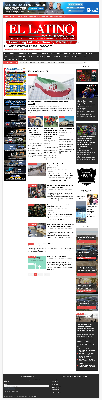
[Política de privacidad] (98, 16)
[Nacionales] (37, 262)
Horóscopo (89, 53)
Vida (84, 56)
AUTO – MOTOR (86, 226)
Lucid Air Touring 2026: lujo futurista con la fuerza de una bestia (86, 237)
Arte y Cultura (76, 56)
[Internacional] (37, 169)
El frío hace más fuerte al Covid (42, 244)
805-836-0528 (55, 384)
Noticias (12, 53)
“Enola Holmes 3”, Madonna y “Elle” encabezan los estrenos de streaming (87, 350)
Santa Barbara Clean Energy (57, 256)
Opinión (66, 56)
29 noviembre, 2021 (33, 106)
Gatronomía (57, 56)
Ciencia (31, 56)
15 (45, 274)
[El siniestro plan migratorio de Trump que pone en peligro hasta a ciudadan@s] (81, 197)
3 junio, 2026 (81, 306)
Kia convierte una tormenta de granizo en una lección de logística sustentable (86, 303)
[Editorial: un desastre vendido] (92, 215)
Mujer (13, 56)
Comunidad (21, 56)
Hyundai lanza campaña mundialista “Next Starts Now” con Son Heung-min (85, 287)
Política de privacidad (10, 59)
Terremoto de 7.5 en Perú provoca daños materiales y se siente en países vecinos (59, 166)
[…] (50, 112)
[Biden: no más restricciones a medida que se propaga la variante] (35, 121)
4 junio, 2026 (81, 290)
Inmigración (35, 53)
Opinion (59, 53)
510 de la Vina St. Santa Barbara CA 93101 (55, 381)
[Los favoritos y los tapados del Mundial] (84, 75)
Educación (67, 53)
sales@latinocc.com (56, 386)
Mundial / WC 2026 (24, 53)
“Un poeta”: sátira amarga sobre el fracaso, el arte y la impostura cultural (87, 367)
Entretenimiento (78, 53)
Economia (40, 56)
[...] (83, 118)
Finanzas (48, 56)
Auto (52, 53)
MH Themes (34, 396)
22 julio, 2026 (81, 257)
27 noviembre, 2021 (53, 208)
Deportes (45, 53)
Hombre (6, 56)
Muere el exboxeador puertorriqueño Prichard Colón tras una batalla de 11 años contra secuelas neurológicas (86, 105)
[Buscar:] (90, 62)
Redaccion (42, 106)
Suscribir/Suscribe (10, 388)
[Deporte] (37, 210)
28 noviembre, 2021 (49, 140)
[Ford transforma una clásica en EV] (66, 121)
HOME (5, 53)
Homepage (23, 59)
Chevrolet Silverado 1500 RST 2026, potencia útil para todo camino (86, 254)
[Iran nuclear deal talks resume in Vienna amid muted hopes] (51, 87)
